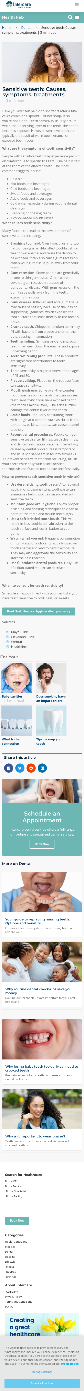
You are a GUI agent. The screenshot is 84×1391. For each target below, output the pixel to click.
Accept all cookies (42, 1383)
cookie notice (70, 1363)
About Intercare (18, 1285)
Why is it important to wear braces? (35, 1136)
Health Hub (13, 17)
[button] (77, 5)
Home (6, 27)
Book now (42, 844)
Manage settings (42, 1372)
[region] (42, 1363)
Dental (26, 27)
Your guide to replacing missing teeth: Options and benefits (37, 921)
